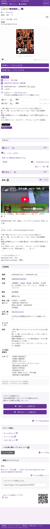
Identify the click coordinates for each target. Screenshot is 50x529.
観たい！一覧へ (41, 166)
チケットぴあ (9, 437)
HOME (2, 14)
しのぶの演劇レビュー (41, 475)
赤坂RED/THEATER (11, 83)
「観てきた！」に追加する (26, 412)
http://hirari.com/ (20, 93)
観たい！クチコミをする (13, 65)
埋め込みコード (6, 127)
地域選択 (4, 4)
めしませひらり (9, 433)
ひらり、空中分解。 (11, 80)
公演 (7, 14)
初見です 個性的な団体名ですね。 (14, 158)
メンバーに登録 (7, 452)
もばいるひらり (9, 440)
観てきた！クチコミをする (14, 70)
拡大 (6, 497)
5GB (3, 22)
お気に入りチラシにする (42, 59)
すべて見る (45, 179)
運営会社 (25, 525)
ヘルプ (40, 525)
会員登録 (23, 4)
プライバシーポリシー (14, 525)
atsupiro (25, 381)
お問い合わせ (33, 525)
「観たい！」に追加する (26, 406)
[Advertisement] (25, 516)
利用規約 (4, 525)
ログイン (14, 4)
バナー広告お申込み (8, 12)
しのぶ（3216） (13, 153)
